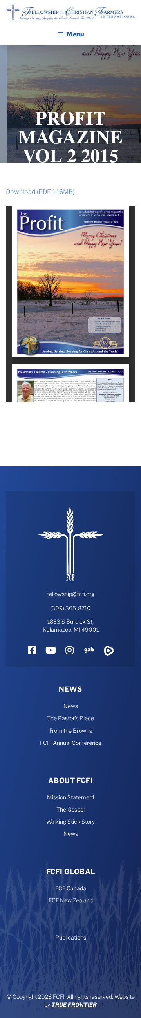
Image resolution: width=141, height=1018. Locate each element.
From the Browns (70, 730)
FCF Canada (70, 888)
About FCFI (70, 780)
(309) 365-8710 (70, 608)
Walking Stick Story (70, 821)
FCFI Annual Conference (70, 742)
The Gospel (70, 809)
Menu (75, 34)
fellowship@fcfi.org (70, 594)
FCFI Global (70, 872)
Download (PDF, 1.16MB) (40, 192)
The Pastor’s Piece (70, 718)
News (70, 689)
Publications (70, 937)
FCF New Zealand (71, 900)
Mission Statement (70, 797)
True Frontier (74, 1004)
